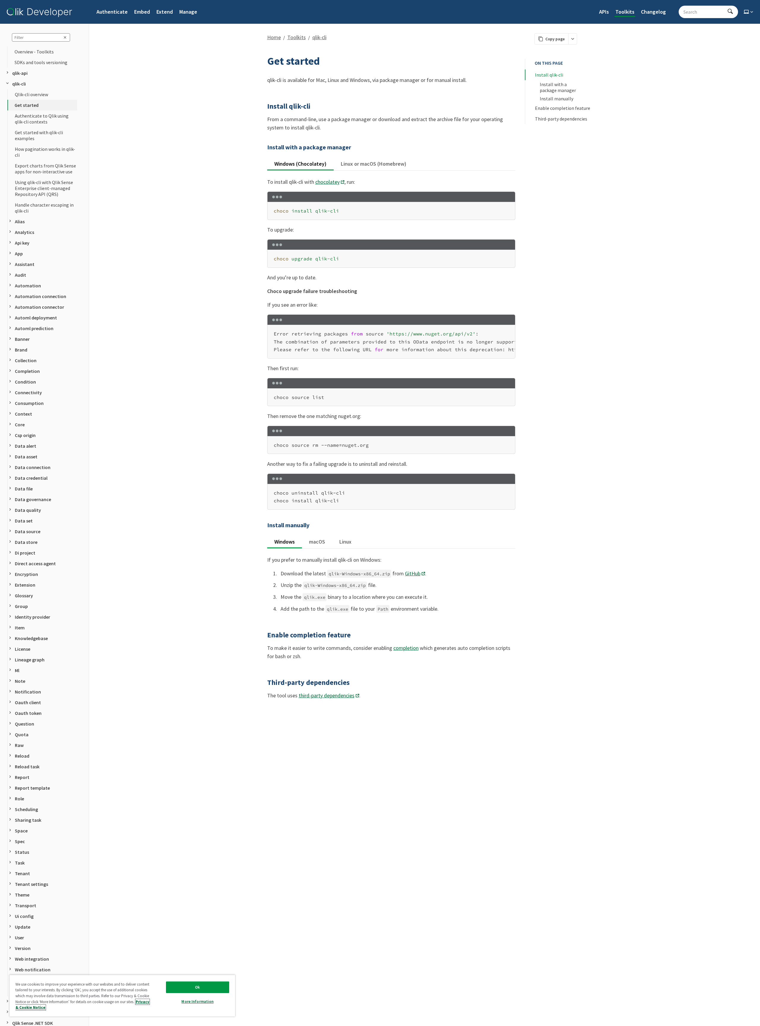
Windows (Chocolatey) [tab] (300, 163)
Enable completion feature (562, 108)
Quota (21, 734)
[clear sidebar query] (65, 37)
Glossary (24, 595)
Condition (25, 382)
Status (22, 852)
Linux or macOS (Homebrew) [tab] (373, 163)
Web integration (32, 959)
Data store (26, 542)
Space (21, 831)
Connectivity (28, 392)
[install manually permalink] (263, 525)
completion (406, 648)
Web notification (32, 970)
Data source (27, 531)
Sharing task (28, 820)
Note (20, 681)
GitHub (412, 573)
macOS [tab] (317, 541)
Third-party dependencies (561, 119)
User (19, 937)
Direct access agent (35, 563)
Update (22, 927)
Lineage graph (30, 660)
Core (20, 425)
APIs (604, 11)
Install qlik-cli (549, 75)
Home (274, 37)
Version (23, 948)
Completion (27, 371)
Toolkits (624, 11)
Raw (19, 745)
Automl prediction (34, 328)
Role (19, 799)
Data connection (32, 467)
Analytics (24, 232)
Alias (20, 221)
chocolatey (327, 181)
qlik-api (20, 73)
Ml (17, 670)
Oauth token (28, 713)
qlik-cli (19, 84)
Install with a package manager (558, 87)
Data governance (33, 499)
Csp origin (25, 435)
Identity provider (32, 617)
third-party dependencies (326, 695)
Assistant (24, 264)
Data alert (25, 446)
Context (23, 414)
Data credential (31, 478)
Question (24, 724)
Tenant (22, 873)
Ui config (24, 916)
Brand (21, 350)
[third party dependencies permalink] (263, 682)
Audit (20, 275)
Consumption (29, 403)
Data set (24, 521)
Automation (28, 286)
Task (20, 863)
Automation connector (39, 307)
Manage (188, 11)
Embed (142, 11)
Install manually (556, 99)
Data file (24, 489)
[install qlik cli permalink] (263, 106)
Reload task (27, 767)
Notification (28, 692)
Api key (22, 243)
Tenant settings (31, 884)
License (22, 649)
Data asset (26, 457)
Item (20, 628)
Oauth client (28, 702)
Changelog (653, 11)
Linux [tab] (345, 541)
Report (22, 777)
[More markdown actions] (572, 39)
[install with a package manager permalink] (263, 147)
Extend (164, 11)
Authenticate (112, 11)
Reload (22, 756)
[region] (391, 341)
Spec (20, 841)
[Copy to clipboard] (508, 208)
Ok (197, 987)
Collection (26, 360)
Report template (32, 788)
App (19, 253)
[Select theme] (749, 12)
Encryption (26, 574)
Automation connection (40, 296)
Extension (25, 585)
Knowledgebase (31, 638)
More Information (197, 1001)
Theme (22, 895)
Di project (25, 553)
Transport (25, 905)
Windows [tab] (284, 541)
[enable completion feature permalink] (263, 635)
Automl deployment (36, 318)
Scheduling (26, 809)
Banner (22, 339)
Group (21, 606)
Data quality (28, 510)
